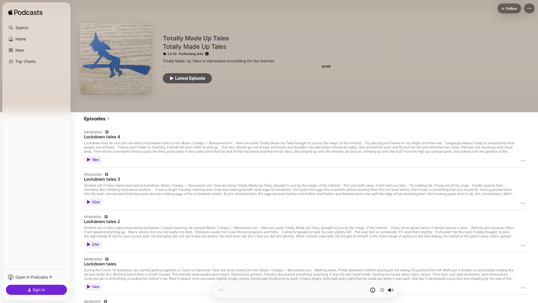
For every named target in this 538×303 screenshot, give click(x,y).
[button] (36, 28)
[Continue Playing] (382, 290)
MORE (326, 66)
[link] (97, 119)
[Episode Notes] (372, 290)
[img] (25, 12)
